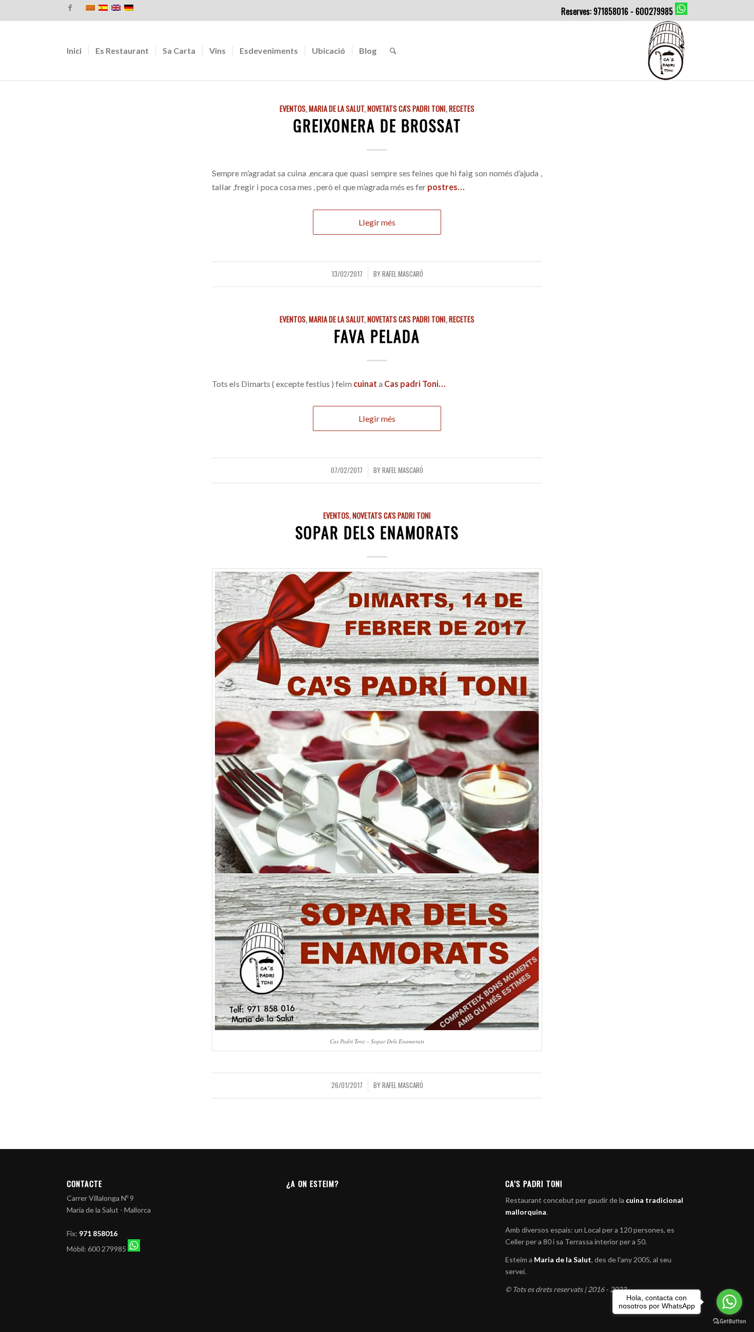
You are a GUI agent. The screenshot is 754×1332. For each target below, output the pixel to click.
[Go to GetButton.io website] (729, 1321)
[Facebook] (69, 7)
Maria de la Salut (336, 108)
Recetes (461, 108)
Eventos (293, 108)
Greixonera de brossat (377, 125)
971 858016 (98, 1233)
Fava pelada (377, 335)
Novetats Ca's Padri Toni (406, 108)
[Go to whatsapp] (729, 1302)
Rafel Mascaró (402, 274)
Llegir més (377, 222)
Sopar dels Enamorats (377, 532)
